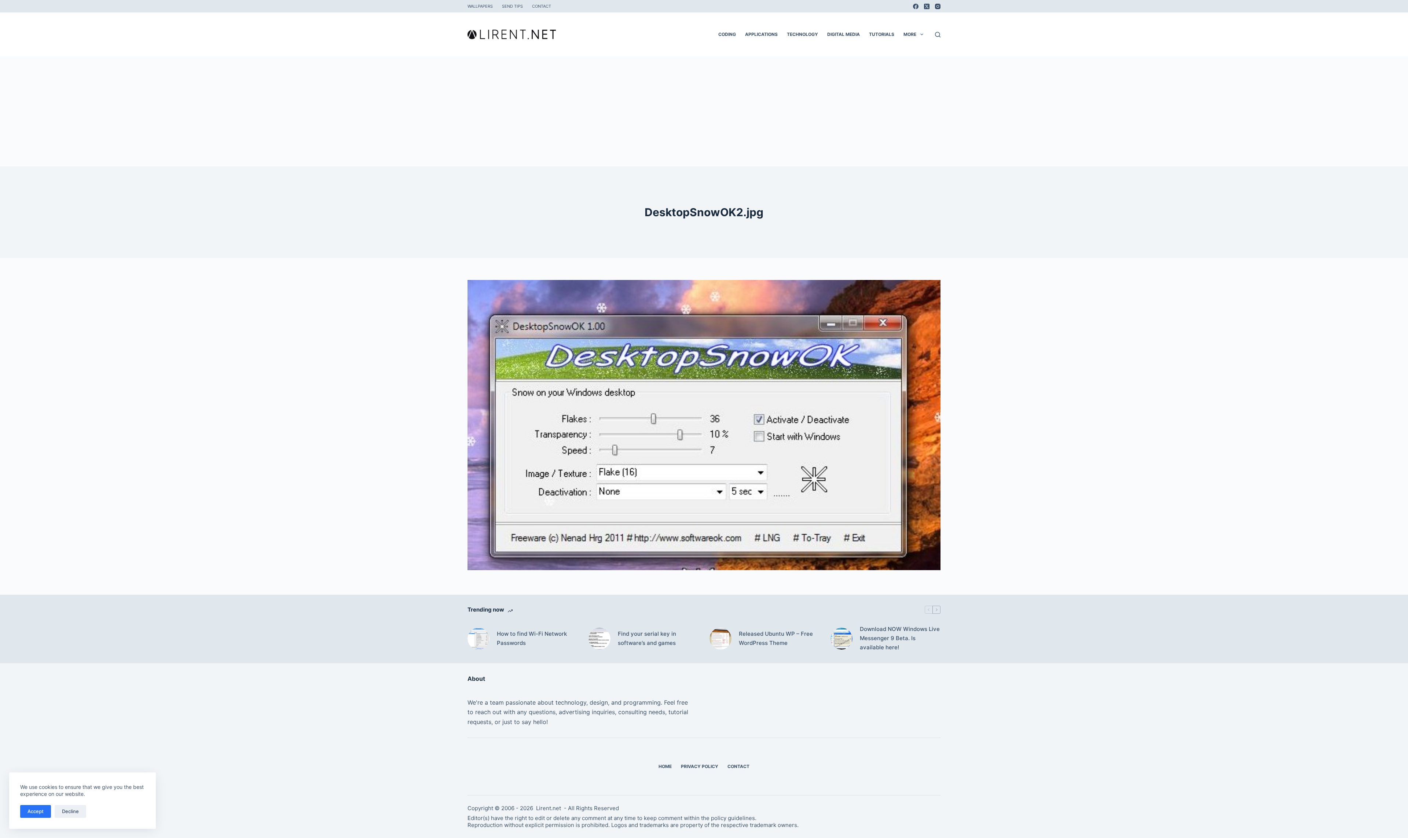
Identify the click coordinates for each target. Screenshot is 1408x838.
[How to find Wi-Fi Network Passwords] (478, 639)
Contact (541, 6)
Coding (727, 34)
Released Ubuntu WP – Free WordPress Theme (776, 638)
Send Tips (512, 6)
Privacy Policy (699, 766)
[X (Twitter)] (926, 6)
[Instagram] (937, 6)
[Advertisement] (704, 111)
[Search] (937, 34)
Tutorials (881, 34)
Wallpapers (480, 6)
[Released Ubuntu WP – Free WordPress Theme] (721, 639)
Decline (70, 811)
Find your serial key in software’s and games (647, 638)
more (909, 34)
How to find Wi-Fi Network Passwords (532, 638)
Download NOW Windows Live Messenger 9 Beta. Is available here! (900, 638)
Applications (761, 34)
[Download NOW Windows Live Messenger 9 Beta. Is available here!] (841, 639)
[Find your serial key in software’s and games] (599, 639)
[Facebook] (915, 6)
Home (665, 766)
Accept (35, 811)
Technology (802, 34)
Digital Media (843, 34)
